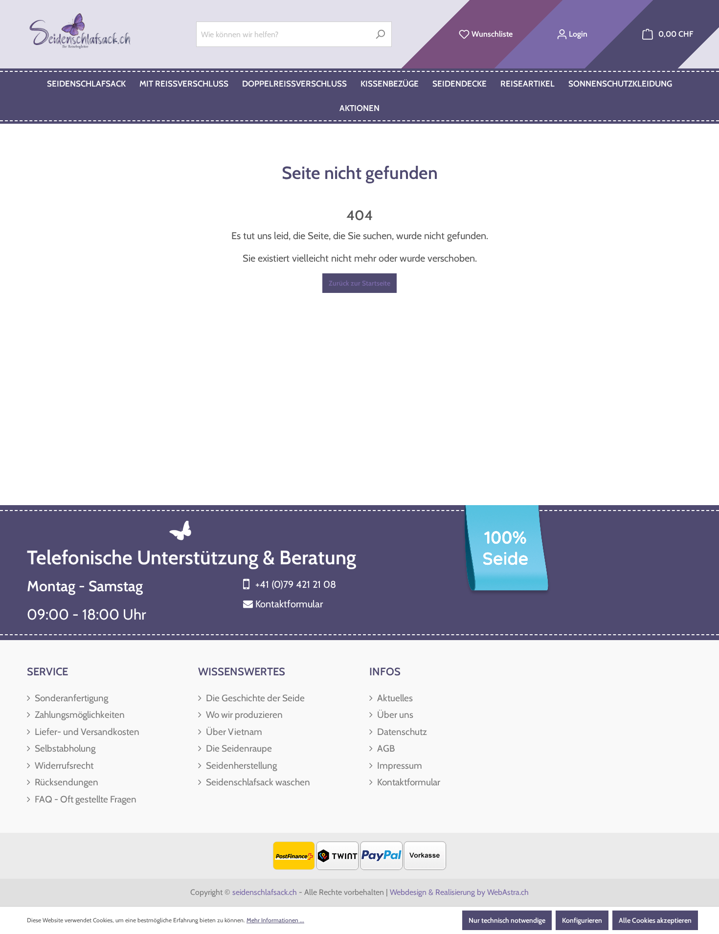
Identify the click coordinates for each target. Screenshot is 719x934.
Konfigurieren (582, 920)
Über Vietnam (233, 731)
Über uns (394, 714)
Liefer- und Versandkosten (86, 731)
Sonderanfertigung (70, 698)
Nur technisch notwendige (507, 920)
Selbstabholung (64, 748)
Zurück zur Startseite (359, 283)
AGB (385, 748)
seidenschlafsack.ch (264, 892)
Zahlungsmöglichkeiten (79, 714)
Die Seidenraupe (238, 748)
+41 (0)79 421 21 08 (295, 584)
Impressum (398, 765)
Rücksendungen (65, 782)
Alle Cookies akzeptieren (655, 920)
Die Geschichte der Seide (254, 698)
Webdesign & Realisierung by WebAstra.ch (459, 892)
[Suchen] (380, 34)
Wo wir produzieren (243, 714)
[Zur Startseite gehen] (81, 32)
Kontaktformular (289, 604)
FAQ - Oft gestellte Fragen (84, 799)
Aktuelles (394, 698)
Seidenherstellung (240, 765)
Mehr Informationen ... (275, 920)
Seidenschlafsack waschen (257, 782)
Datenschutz (401, 731)
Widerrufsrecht (63, 765)
